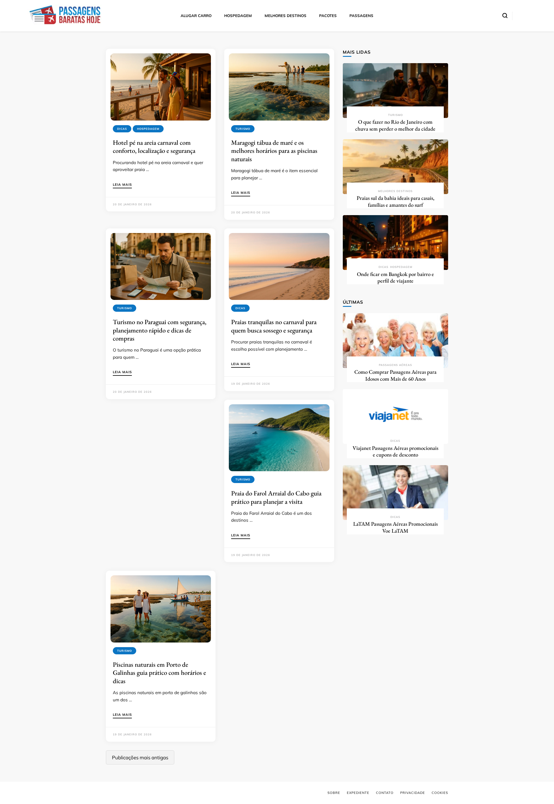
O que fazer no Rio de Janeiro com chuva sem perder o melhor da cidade (395, 125)
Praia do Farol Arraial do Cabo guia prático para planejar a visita (276, 497)
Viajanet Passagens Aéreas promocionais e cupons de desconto (395, 451)
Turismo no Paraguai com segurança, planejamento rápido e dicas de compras (159, 330)
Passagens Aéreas (395, 365)
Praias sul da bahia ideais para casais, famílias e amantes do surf (395, 201)
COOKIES (440, 793)
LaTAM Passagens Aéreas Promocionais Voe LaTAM (395, 527)
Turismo (242, 128)
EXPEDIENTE (358, 793)
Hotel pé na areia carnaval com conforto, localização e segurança (154, 146)
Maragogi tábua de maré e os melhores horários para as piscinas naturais (274, 150)
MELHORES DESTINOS (285, 15)
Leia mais (122, 185)
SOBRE (333, 793)
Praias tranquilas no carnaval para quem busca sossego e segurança (274, 326)
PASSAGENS (361, 15)
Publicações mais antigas (140, 757)
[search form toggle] (505, 15)
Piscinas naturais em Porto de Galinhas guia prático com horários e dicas (159, 672)
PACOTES (328, 15)
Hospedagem (148, 128)
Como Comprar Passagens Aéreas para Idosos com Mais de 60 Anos (395, 375)
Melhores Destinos (395, 191)
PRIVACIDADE (412, 793)
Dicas (122, 128)
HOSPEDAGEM (238, 15)
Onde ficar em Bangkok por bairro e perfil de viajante (395, 277)
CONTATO (385, 793)
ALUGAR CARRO (196, 15)
